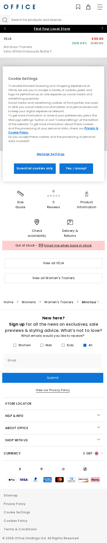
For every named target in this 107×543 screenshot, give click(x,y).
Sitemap (11, 495)
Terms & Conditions (20, 529)
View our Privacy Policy (53, 390)
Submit (53, 378)
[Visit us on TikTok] (86, 469)
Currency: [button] (48, 453)
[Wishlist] (75, 7)
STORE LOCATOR (18, 403)
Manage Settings (51, 154)
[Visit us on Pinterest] (42, 469)
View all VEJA (53, 263)
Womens (29, 302)
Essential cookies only (35, 168)
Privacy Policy (15, 504)
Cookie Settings (17, 512)
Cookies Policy (15, 521)
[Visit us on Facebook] (21, 469)
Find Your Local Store (52, 29)
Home (8, 302)
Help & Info (14, 416)
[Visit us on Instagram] (64, 469)
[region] (54, 123)
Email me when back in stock (68, 245)
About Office (16, 428)
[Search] (5, 20)
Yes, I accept (76, 168)
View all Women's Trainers (53, 278)
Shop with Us (16, 440)
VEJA (7, 39)
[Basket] (85, 7)
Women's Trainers (58, 302)
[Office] (20, 6)
